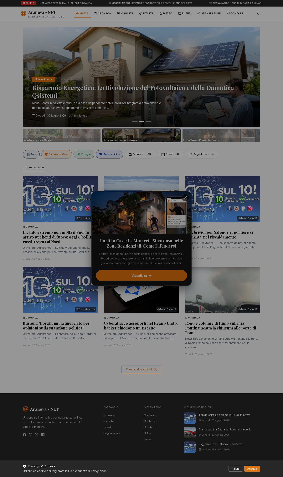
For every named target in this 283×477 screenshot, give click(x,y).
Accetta (252, 468)
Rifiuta (235, 468)
